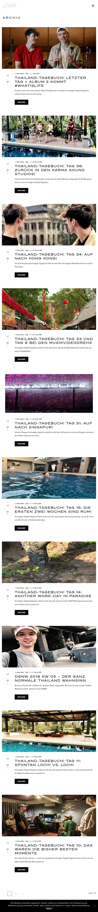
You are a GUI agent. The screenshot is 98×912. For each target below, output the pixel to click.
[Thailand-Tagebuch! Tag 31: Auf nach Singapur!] (49, 393)
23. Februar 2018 (37, 419)
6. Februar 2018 (37, 588)
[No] (95, 906)
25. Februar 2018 (37, 335)
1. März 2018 (36, 73)
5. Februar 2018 (37, 672)
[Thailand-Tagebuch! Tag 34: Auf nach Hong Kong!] (49, 224)
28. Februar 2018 (37, 162)
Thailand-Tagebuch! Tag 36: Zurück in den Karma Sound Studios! (50, 170)
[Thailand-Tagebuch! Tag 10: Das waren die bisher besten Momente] (49, 815)
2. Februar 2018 (37, 841)
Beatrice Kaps (20, 335)
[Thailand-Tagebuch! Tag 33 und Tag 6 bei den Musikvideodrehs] (49, 309)
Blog (27, 73)
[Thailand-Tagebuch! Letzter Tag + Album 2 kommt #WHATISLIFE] (49, 48)
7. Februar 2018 (37, 503)
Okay (49, 908)
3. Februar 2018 (37, 757)
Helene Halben (20, 73)
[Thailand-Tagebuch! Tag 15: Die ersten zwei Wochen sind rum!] (49, 478)
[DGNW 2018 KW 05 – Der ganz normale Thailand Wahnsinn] (49, 646)
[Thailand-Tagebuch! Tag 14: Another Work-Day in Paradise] (49, 562)
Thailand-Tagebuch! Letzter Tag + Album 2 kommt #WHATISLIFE (50, 81)
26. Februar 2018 (37, 250)
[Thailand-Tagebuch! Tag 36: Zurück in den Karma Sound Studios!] (49, 136)
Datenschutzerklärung (80, 905)
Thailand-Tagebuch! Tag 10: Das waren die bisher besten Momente (54, 849)
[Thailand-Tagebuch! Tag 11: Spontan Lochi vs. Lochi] (49, 731)
